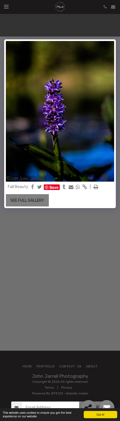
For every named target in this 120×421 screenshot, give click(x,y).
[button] (6, 6)
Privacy (66, 387)
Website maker (77, 393)
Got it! (100, 414)
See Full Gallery (27, 200)
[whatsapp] (77, 187)
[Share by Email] (71, 187)
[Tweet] (39, 187)
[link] (84, 187)
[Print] (96, 187)
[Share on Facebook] (32, 187)
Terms (49, 387)
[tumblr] (64, 187)
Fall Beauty (18, 186)
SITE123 (57, 393)
